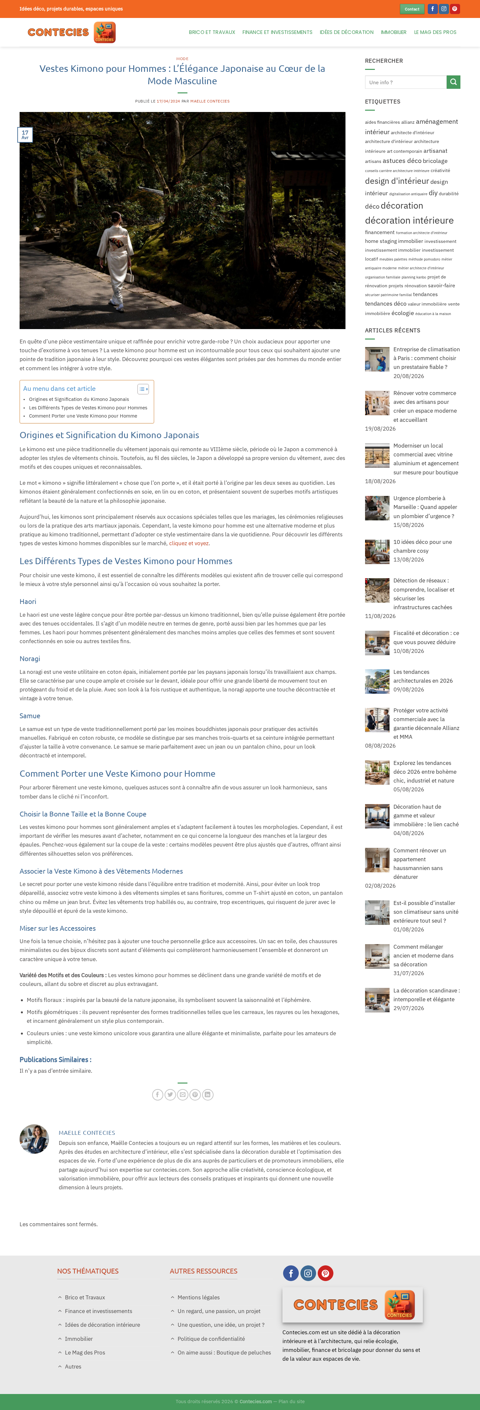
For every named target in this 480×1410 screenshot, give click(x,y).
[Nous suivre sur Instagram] (444, 9)
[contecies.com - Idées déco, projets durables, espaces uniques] (98, 32)
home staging (381, 241)
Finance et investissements (277, 32)
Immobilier (394, 32)
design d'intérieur (397, 181)
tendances (425, 294)
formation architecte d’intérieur (421, 232)
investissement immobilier (393, 250)
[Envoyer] (453, 82)
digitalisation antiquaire (408, 194)
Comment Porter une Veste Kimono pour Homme (83, 415)
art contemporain (404, 151)
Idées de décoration (347, 32)
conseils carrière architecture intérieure (397, 170)
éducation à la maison (433, 314)
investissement (440, 241)
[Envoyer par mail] (182, 1095)
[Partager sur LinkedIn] (208, 1095)
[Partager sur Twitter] (170, 1095)
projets (396, 286)
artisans (373, 161)
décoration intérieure (409, 220)
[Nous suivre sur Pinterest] (455, 9)
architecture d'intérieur (389, 142)
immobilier (410, 241)
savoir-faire (441, 285)
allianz (408, 122)
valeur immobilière (427, 304)
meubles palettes (393, 259)
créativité (440, 170)
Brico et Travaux (212, 32)
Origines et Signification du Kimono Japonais (79, 399)
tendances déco (386, 303)
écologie (403, 313)
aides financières (382, 122)
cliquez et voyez (189, 543)
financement (380, 232)
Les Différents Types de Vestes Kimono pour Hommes (88, 407)
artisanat (435, 150)
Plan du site (292, 1401)
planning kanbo (414, 277)
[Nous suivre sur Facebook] (433, 9)
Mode (182, 58)
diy (433, 193)
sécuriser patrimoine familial (388, 295)
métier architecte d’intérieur (421, 268)
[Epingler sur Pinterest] (195, 1095)
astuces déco (402, 160)
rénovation (416, 286)
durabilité (449, 194)
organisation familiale (382, 277)
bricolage (435, 161)
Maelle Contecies (210, 101)
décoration (402, 205)
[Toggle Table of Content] (140, 389)
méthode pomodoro (424, 259)
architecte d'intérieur (412, 132)
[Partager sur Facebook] (158, 1095)
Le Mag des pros (435, 32)
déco (372, 206)
